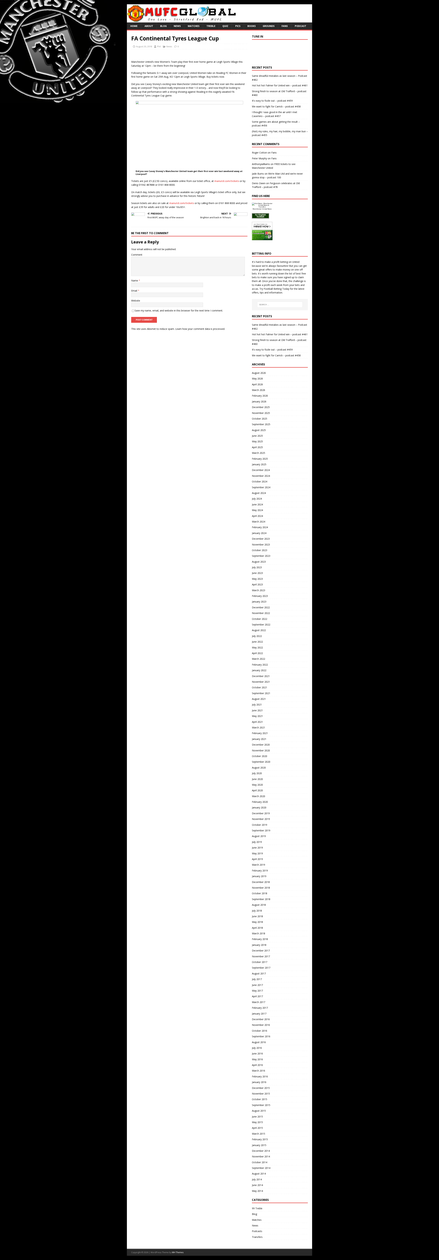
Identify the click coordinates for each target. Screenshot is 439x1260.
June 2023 (257, 573)
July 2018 (257, 910)
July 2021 (257, 704)
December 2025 (261, 407)
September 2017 (261, 967)
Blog (163, 26)
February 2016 (260, 1076)
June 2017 (257, 985)
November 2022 (261, 613)
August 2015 (259, 1110)
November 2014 (261, 1156)
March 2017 (258, 1002)
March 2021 (258, 727)
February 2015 (260, 1139)
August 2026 (259, 372)
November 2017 (261, 956)
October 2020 (259, 756)
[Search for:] (280, 305)
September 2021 (261, 693)
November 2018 (261, 887)
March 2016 (258, 1070)
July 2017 (257, 979)
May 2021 (257, 716)
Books (251, 26)
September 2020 (261, 761)
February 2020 (260, 801)
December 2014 (261, 1150)
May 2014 (257, 1191)
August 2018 (259, 904)
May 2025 (257, 441)
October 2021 (259, 687)
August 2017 (259, 973)
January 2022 (259, 670)
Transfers (257, 1237)
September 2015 (261, 1105)
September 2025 (261, 424)
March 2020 (258, 796)
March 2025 (258, 452)
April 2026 (257, 384)
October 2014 (259, 1162)
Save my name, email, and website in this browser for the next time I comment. (179, 310)
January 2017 (259, 1013)
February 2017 (260, 1007)
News (177, 26)
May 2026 (257, 378)
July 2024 (257, 498)
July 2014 (257, 1179)
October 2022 (259, 618)
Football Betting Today (276, 288)
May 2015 (257, 1122)
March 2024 (258, 521)
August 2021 (259, 698)
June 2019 (257, 847)
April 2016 (257, 1065)
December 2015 (261, 1088)
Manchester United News (262, 209)
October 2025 (259, 418)
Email (134, 290)
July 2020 (257, 773)
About (149, 26)
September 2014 (261, 1168)
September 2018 (261, 899)
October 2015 (259, 1099)
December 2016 (261, 1019)
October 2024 (259, 481)
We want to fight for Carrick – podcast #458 (276, 106)
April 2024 (257, 516)
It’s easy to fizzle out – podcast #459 (272, 100)
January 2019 (259, 876)
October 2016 (259, 1030)
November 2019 (261, 819)
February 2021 (260, 733)
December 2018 (261, 882)
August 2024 (259, 493)
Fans (285, 26)
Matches (193, 26)
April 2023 (257, 584)
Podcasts (257, 1231)
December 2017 (261, 950)
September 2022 (261, 624)
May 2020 (257, 784)
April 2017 (257, 996)
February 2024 (260, 527)
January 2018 (259, 944)
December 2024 (261, 470)
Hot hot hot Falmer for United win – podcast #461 (280, 85)
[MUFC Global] (182, 20)
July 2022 (257, 636)
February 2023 (260, 596)
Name (135, 280)
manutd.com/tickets (226, 181)
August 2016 (259, 1042)
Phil (159, 46)
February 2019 (260, 870)
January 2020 (259, 807)
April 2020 (257, 790)
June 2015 (257, 1116)
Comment (136, 254)
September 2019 (261, 830)
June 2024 (257, 504)
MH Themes (177, 1252)
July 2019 (257, 842)
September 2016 (261, 1036)
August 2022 (259, 630)
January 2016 (259, 1082)
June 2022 (257, 641)
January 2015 (259, 1145)
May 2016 (257, 1059)
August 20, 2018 (144, 46)
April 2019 (257, 859)
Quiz (225, 26)
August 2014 (259, 1173)
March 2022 (258, 658)
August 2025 (259, 430)
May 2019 (257, 853)
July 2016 (257, 1047)
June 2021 (257, 710)
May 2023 (257, 578)
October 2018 (259, 893)
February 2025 (260, 458)
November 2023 (261, 544)
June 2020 (257, 779)
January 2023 (259, 601)
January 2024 (259, 533)
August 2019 (259, 836)
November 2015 (261, 1093)
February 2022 (260, 664)
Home (134, 26)
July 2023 (257, 567)
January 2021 (259, 739)
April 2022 (257, 653)
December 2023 (261, 538)
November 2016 (261, 1025)
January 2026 (259, 401)
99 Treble (257, 1208)
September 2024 (261, 487)
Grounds (269, 26)
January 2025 (259, 464)
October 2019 (259, 824)
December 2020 (261, 744)
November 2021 (261, 681)
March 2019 (258, 864)
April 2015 (257, 1127)
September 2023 (261, 555)
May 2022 (257, 647)
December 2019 (261, 813)
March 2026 (258, 390)
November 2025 (261, 413)
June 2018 (257, 916)
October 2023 (259, 550)
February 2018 (260, 939)
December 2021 (261, 676)
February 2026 (260, 395)
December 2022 (261, 607)
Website (135, 300)
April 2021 (257, 721)
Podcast (300, 26)
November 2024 (261, 475)
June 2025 (257, 435)
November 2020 (261, 750)
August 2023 (259, 561)
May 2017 (257, 990)
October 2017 (259, 962)
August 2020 (259, 767)
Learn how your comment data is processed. (200, 328)
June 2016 (257, 1053)
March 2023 (258, 590)
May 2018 (257, 922)
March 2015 (258, 1133)
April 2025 (257, 447)
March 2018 (258, 933)
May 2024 (257, 510)
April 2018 (257, 927)
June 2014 (257, 1185)
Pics (237, 26)
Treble (210, 26)
